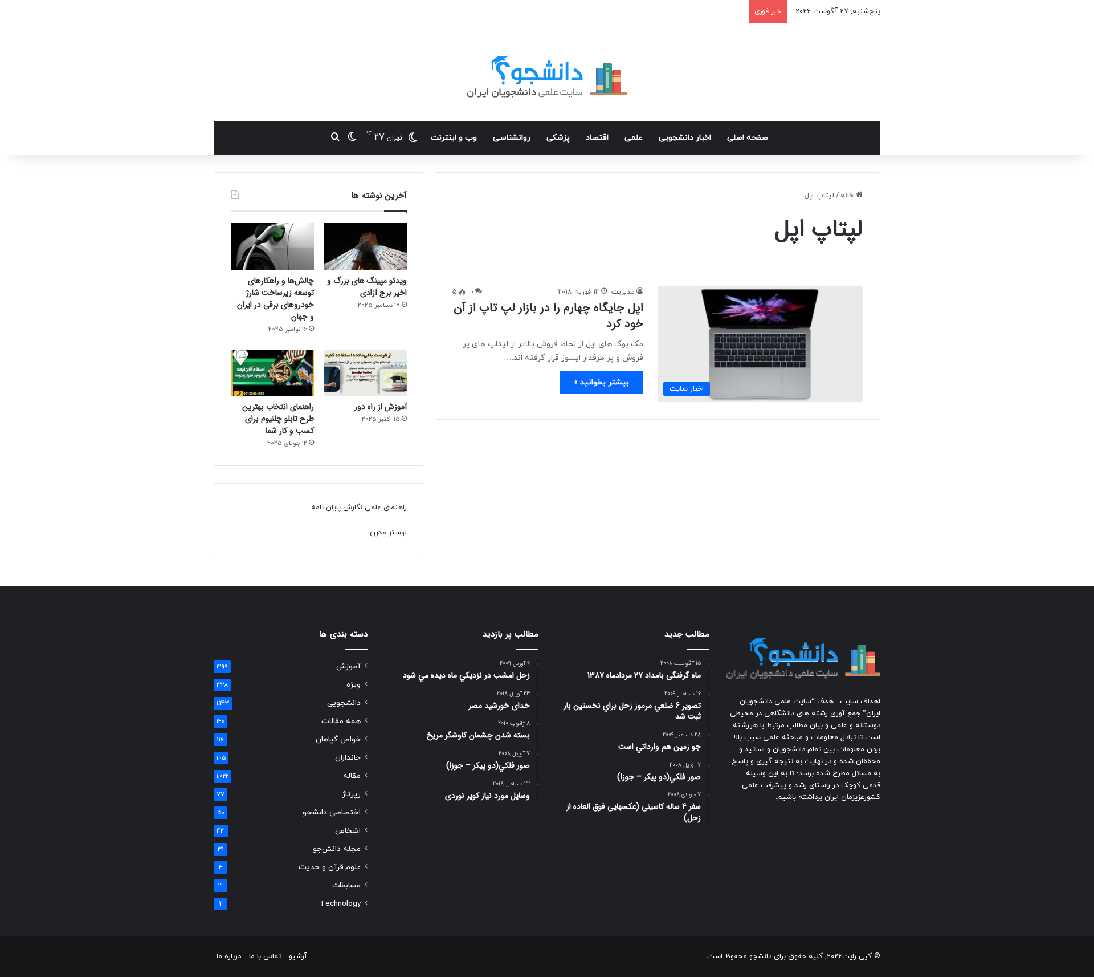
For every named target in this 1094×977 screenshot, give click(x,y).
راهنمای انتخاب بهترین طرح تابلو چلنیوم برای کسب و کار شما (278, 418)
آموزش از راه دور (380, 406)
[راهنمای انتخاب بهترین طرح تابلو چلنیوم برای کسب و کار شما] (272, 373)
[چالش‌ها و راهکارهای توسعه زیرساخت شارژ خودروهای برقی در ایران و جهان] (272, 246)
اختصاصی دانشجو (332, 812)
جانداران (348, 757)
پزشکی (558, 137)
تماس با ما (265, 956)
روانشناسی (511, 137)
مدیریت (623, 292)
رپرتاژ (351, 794)
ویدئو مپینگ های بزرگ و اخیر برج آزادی (367, 286)
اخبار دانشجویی (685, 137)
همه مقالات (341, 721)
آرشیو (298, 956)
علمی (633, 137)
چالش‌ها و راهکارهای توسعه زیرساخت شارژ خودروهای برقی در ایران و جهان (275, 298)
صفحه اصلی (747, 137)
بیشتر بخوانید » (601, 382)
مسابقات (346, 885)
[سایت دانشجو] (547, 72)
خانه (848, 195)
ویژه (353, 684)
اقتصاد (597, 137)
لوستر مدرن (388, 533)
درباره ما (229, 956)
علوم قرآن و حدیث (330, 867)
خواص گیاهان (338, 739)
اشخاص (348, 830)
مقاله (352, 776)
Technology (340, 903)
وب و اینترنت (454, 137)
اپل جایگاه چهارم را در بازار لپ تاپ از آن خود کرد (548, 316)
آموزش (348, 666)
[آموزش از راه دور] (365, 373)
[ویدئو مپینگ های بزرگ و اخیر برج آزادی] (365, 246)
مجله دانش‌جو (337, 849)
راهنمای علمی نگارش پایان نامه (359, 507)
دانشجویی (344, 703)
